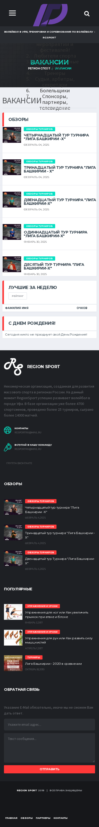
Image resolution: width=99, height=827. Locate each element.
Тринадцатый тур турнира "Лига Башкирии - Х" (60, 169)
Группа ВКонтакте (19, 463)
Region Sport (27, 790)
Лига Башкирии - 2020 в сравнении (53, 664)
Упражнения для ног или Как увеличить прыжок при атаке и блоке (56, 614)
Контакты (61, 817)
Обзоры (27, 817)
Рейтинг (17, 296)
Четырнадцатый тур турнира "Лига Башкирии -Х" (56, 137)
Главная (11, 817)
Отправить (49, 769)
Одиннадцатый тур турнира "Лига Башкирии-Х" (55, 234)
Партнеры (43, 817)
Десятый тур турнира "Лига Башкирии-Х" (54, 266)
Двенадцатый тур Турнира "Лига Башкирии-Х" (60, 201)
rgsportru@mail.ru (28, 432)
